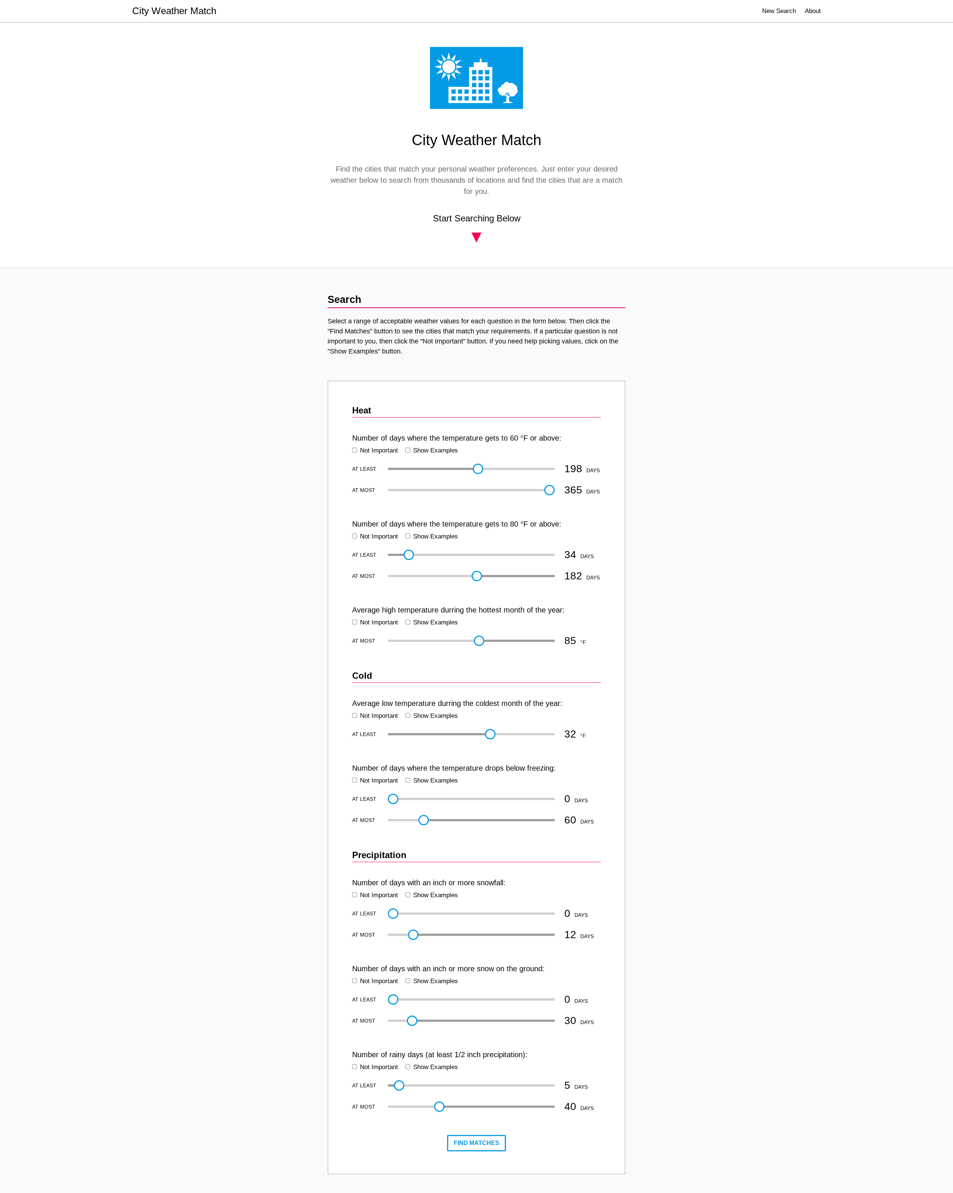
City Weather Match (174, 10)
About (813, 11)
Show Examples (435, 450)
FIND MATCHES (476, 1143)
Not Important (379, 450)
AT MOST (363, 490)
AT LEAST (364, 469)
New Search (779, 11)
